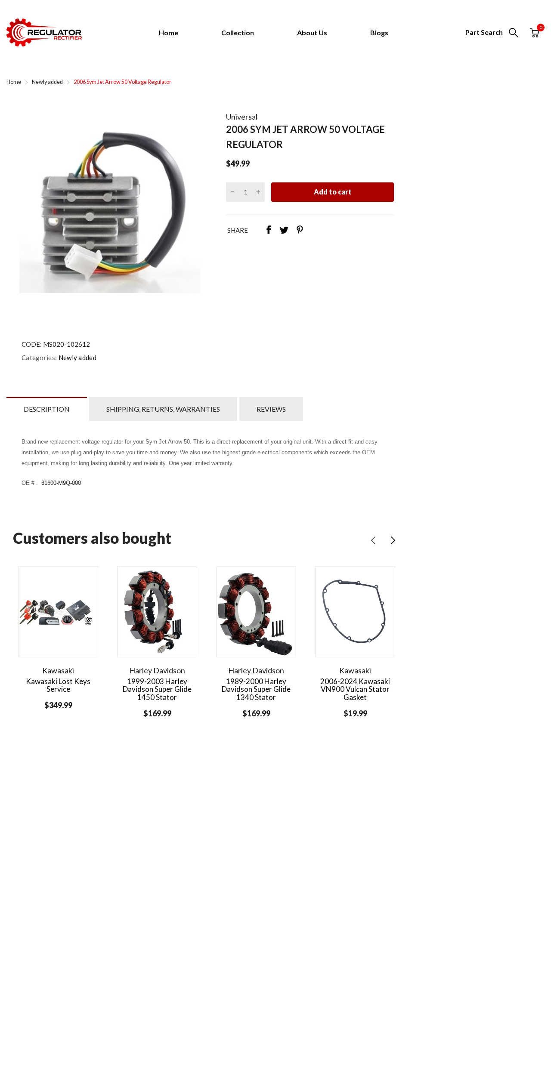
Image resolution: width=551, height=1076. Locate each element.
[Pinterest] (299, 230)
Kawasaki (58, 670)
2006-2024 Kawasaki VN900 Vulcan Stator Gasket (355, 689)
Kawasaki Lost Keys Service (58, 685)
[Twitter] (284, 230)
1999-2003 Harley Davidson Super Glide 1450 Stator (157, 689)
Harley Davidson (157, 670)
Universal (241, 116)
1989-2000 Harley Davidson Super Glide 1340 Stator (256, 689)
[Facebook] (268, 230)
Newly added (76, 357)
